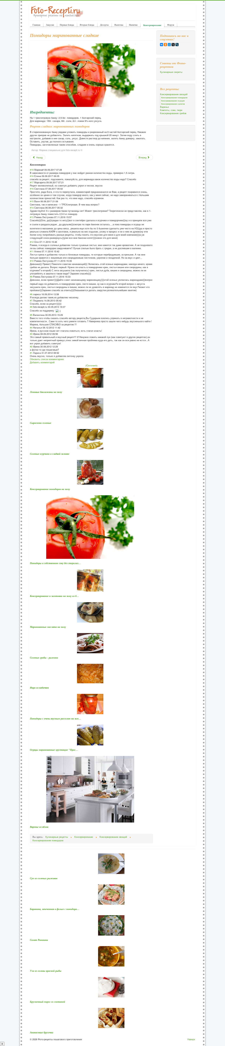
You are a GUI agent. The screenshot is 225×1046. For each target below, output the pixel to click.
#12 (32, 242)
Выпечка (118, 24)
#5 (31, 315)
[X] (173, 44)
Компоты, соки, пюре (171, 110)
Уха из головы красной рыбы (45, 971)
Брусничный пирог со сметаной (47, 1002)
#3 (31, 333)
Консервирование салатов (173, 103)
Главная (36, 24)
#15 (32, 201)
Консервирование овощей (173, 94)
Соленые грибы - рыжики (44, 657)
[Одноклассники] (165, 44)
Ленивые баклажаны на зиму (46, 392)
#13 (32, 217)
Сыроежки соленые (40, 423)
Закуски (50, 24)
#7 (31, 300)
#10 (32, 260)
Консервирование (152, 25)
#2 (31, 346)
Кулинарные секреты (171, 72)
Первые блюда (67, 24)
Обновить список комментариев (47, 359)
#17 (32, 182)
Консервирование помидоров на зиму (50, 489)
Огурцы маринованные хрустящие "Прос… (54, 750)
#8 (31, 294)
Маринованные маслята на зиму (48, 627)
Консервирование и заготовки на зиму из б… (54, 596)
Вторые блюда (87, 24)
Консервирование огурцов (173, 100)
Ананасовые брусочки (41, 1032)
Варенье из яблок (39, 827)
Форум (170, 24)
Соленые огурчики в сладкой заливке (49, 454)
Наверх (191, 1039)
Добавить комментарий (42, 362)
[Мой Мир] (169, 44)
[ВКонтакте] (161, 44)
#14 (32, 207)
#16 (32, 188)
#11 (32, 251)
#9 (31, 276)
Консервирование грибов (173, 113)
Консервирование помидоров (174, 97)
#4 (31, 327)
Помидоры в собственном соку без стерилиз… (55, 563)
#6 (31, 306)
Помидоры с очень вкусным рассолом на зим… (55, 718)
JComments (91, 365)
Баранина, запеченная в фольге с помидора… (54, 909)
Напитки (133, 24)
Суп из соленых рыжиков (43, 878)
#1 (31, 352)
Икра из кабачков (39, 687)
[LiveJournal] (177, 44)
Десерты (104, 24)
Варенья (164, 106)
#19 (32, 169)
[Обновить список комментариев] (46, 164)
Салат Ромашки (39, 940)
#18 (32, 176)
